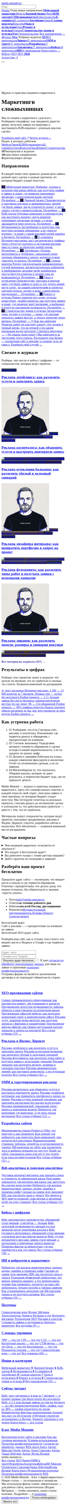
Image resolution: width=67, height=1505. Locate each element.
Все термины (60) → (35, 1353)
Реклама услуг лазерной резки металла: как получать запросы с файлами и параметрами (33, 1020)
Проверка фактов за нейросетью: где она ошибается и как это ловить (27, 1248)
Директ (26, 1460)
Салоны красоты (31, 1374)
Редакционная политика (43, 1470)
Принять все (10, 1501)
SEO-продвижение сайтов (22, 993)
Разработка (16, 1463)
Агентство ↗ (9, 57)
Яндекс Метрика (38, 1312)
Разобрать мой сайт (14, 137)
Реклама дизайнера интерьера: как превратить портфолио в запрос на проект (33, 1096)
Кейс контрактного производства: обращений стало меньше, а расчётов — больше (30, 1221)
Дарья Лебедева (39, 1467)
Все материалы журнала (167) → (23, 661)
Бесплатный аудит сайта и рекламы (23, 1437)
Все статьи (8, 1460)
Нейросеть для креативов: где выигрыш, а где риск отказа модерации (28, 1113)
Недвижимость (34, 144)
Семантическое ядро (14, 1312)
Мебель (6, 144)
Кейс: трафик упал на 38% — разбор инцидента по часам (32, 1407)
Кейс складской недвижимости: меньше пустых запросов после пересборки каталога (28, 1226)
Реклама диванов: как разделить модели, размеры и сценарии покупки (32, 1065)
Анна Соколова (19, 1467)
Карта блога (19, 1470)
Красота (25, 148)
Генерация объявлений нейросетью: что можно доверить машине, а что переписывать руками (31, 1281)
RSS (45, 1473)
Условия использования (42, 1440)
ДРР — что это (10, 1340)
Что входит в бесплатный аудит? (25, 852)
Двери (15, 144)
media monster (11, 3)
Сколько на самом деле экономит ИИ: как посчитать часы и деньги (32, 1193)
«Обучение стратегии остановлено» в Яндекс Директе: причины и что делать (32, 1419)
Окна (33, 148)
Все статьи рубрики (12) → (33, 1116)
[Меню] (2, 61)
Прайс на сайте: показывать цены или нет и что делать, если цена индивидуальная (31, 1154)
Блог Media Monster (17, 1430)
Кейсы (5, 53)
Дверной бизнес (45, 1367)
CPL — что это (30, 1340)
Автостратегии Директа (16, 1315)
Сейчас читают (13, 1388)
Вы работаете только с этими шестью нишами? (34, 855)
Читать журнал (40, 137)
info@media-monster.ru (30, 899)
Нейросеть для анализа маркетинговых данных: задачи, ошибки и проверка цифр (31, 1188)
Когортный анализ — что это (20, 1343)
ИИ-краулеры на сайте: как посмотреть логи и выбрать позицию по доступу (31, 1149)
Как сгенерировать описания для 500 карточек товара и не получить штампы (31, 1292)
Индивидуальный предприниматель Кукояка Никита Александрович (31, 913)
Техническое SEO (26, 1318)
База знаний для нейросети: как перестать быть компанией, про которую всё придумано (31, 1137)
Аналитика (30, 1463)
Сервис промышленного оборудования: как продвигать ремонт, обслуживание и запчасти (30, 1002)
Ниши (5, 10)
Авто (17, 148)
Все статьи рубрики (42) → (30, 1074)
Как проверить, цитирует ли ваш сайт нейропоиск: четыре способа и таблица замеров (31, 1286)
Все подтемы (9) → (28, 1325)
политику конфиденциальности (20, 969)
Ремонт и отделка (31, 1378)
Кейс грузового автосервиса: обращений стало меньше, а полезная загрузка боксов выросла (33, 1233)
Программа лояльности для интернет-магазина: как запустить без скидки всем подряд (33, 1182)
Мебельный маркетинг (17, 1367)
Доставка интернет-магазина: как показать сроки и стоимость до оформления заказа (32, 1177)
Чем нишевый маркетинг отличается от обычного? (28, 847)
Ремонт (41, 148)
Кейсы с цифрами (15, 1212)
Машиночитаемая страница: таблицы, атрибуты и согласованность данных (32, 1144)
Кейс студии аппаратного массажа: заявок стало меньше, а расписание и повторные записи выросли (32, 1240)
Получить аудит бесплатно (18, 960)
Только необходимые (44, 1497)
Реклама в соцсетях (50, 1318)
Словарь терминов (16, 1333)
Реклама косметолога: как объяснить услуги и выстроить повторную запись (30, 1091)
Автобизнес (10, 1374)
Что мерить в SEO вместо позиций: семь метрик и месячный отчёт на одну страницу (31, 1199)
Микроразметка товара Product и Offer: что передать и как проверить (28, 1132)
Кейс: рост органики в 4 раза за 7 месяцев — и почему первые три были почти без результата (30, 1397)
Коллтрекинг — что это (42, 1346)
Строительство (55, 148)
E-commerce (43, 1371)
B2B (22, 144)
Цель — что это (16, 1346)
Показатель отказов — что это (20, 1350)
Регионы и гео (42, 1315)
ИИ (48, 1463)
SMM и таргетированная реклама (29, 1082)
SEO (19, 1460)
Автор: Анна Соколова (36, 1450)
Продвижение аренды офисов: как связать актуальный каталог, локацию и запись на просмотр (32, 1027)
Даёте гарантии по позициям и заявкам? (30, 858)
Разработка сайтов (16, 1123)
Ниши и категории (16, 1361)
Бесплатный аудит (30, 57)
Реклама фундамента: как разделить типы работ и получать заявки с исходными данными (33, 1059)
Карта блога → (50, 50)
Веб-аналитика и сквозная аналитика (32, 1168)
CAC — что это (51, 1340)
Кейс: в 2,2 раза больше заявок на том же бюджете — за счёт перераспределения (33, 1404)
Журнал (9, 37)
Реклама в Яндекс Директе (23, 1041)
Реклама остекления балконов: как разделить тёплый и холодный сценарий (32, 1053)
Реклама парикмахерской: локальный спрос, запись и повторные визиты (29, 1107)
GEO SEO (20, 53)
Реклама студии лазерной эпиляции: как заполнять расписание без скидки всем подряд (31, 1101)
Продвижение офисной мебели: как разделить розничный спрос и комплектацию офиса (30, 1015)
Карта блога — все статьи (26, 1422)
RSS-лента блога (36, 1447)
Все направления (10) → (40, 1381)
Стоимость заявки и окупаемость (22, 1322)
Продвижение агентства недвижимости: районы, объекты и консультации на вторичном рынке (32, 1008)
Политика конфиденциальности (21, 1443)
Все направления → (52, 33)
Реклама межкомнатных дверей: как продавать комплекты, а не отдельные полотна (33, 1071)
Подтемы (8, 1305)
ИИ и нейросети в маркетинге (25, 1260)
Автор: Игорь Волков (36, 1453)
